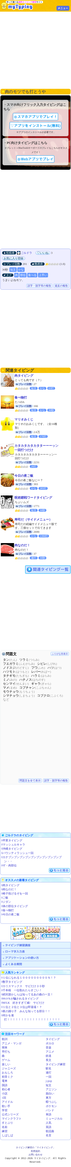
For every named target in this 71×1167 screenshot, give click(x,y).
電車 (4, 1081)
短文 (13, 269)
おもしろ (7, 1072)
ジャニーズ (9, 1068)
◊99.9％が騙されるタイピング (20, 998)
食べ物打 (21, 397)
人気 (48, 1122)
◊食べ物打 (7, 910)
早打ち (6, 1051)
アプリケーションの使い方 (22, 958)
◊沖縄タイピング (11, 848)
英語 (48, 1127)
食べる (32, 275)
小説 (4, 1093)
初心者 (6, 1089)
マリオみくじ (24, 419)
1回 (4, 1097)
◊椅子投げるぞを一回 (14, 893)
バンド (50, 1110)
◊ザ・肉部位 (9, 865)
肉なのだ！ (22, 545)
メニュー (63, 8)
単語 (48, 1114)
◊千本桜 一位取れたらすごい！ (21, 990)
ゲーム (6, 1060)
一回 (48, 1076)
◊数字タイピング (11, 981)
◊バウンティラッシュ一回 (17, 853)
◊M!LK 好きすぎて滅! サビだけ (22, 1002)
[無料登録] (35, 932)
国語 (4, 1085)
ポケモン (51, 1106)
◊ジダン (6, 901)
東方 (48, 1097)
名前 (4, 1127)
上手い (43, 275)
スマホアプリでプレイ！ (37, 116)
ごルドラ (26, 252)
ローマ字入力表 (15, 951)
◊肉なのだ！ (9, 889)
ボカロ (50, 1043)
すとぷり (7, 1122)
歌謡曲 (50, 1131)
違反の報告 (61, 285)
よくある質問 (13, 964)
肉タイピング (24, 375)
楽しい (6, 1064)
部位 (23, 275)
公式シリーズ (10, 1114)
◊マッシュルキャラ (13, 844)
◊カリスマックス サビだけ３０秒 (23, 986)
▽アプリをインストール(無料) (35, 125)
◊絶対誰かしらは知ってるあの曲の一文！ (27, 994)
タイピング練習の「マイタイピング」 (35, 1147)
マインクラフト (11, 1118)
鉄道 (48, 1055)
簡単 (4, 1047)
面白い (50, 1093)
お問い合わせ (35, 1154)
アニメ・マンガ (11, 1043)
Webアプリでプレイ (37, 159)
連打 (48, 1072)
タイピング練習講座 (17, 945)
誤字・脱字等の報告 (39, 285)
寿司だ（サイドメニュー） (33, 519)
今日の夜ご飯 (24, 475)
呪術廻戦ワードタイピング (33, 497)
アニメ (50, 1051)
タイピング (53, 1039)
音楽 (48, 1047)
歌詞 (4, 1039)
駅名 (48, 1068)
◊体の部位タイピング (14, 906)
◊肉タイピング (10, 885)
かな (21, 269)
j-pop (49, 1081)
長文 (48, 1060)
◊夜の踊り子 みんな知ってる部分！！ (25, 1011)
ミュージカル (54, 1118)
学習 (4, 1110)
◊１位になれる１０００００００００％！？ (28, 977)
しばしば (7, 1135)
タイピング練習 (55, 1064)
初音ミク (7, 1076)
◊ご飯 (4, 897)
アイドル (7, 1101)
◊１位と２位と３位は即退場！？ (21, 1007)
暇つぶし (51, 1101)
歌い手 (6, 1106)
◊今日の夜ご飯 (10, 914)
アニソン (51, 1089)
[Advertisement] (35, 49)
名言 (48, 1135)
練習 (4, 1131)
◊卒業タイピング (11, 840)
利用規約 (35, 1151)
